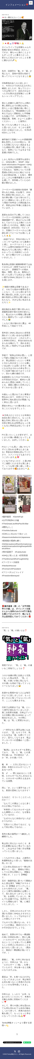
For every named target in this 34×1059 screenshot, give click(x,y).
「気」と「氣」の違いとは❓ (14, 630)
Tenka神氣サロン (12, 1054)
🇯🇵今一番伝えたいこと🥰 (13, 17)
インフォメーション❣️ (17, 5)
